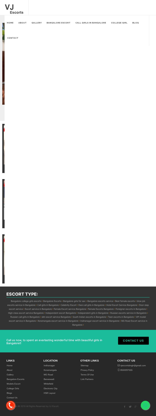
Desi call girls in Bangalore (91, 305)
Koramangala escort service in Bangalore (58, 321)
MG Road (48, 374)
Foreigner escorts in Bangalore (131, 309)
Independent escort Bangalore (61, 313)
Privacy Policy (87, 370)
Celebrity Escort (68, 305)
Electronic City (50, 388)
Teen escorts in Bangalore (121, 317)
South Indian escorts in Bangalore (89, 317)
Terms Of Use (87, 374)
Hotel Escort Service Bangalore (121, 305)
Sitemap (85, 365)
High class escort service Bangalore (26, 313)
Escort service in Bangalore (38, 309)
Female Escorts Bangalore (101, 309)
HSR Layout (49, 393)
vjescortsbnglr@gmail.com (133, 365)
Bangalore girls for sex (74, 301)
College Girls (13, 388)
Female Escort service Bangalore (70, 309)
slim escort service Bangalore (56, 317)
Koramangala (50, 370)
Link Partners (87, 379)
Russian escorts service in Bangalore (128, 313)
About (9, 370)
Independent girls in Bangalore (93, 313)
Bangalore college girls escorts (26, 301)
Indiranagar (49, 365)
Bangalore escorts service (100, 301)
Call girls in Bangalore (48, 305)
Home (9, 365)
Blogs (9, 393)
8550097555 (126, 370)
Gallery (10, 374)
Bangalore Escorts (52, 301)
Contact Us (133, 340)
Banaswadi (49, 379)
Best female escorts (125, 301)
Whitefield (48, 384)
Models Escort (13, 384)
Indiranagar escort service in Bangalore (99, 321)
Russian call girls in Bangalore (25, 317)
